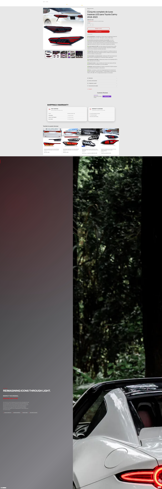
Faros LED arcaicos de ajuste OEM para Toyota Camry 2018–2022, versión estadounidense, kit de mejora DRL (90, 150)
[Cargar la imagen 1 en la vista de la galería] (48, 54)
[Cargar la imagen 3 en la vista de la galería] (63, 54)
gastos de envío (91, 21)
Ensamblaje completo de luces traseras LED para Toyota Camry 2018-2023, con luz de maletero (71, 149)
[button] (65, 2)
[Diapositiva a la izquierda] (44, 54)
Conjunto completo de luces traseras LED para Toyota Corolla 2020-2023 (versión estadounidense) (108, 150)
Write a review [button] (106, 96)
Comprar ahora (98, 31)
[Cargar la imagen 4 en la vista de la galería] (71, 54)
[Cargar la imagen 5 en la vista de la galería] (79, 54)
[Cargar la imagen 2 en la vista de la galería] (56, 54)
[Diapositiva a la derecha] (84, 54)
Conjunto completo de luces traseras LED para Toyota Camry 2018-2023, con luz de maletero (51, 149)
